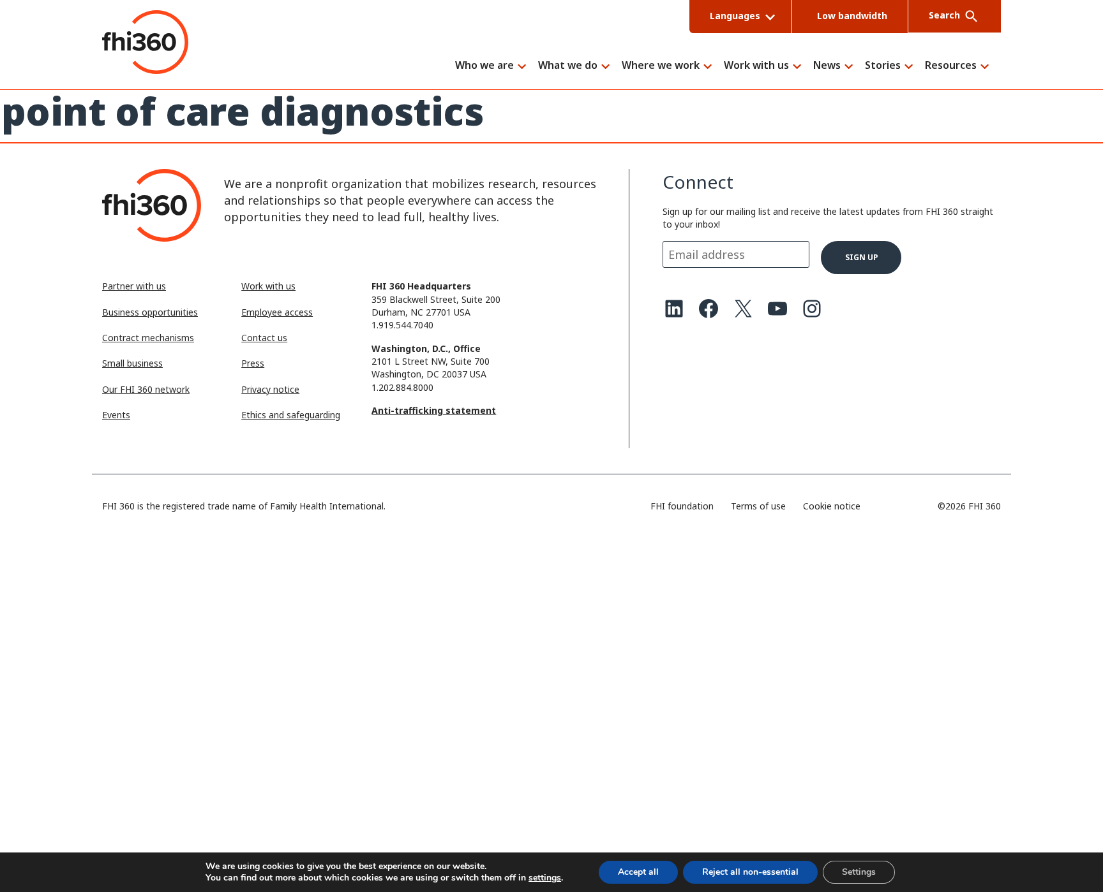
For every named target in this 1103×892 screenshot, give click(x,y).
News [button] (827, 66)
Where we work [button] (661, 66)
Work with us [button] (756, 66)
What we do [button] (567, 66)
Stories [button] (883, 66)
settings (545, 878)
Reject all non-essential (750, 872)
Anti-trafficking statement (433, 410)
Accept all (638, 872)
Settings (859, 872)
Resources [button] (951, 66)
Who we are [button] (484, 66)
